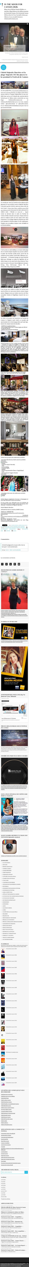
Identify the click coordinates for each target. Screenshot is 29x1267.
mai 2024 (3, 1183)
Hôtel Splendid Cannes (6, 1105)
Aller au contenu (4, 1)
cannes (12, 525)
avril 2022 (3, 1194)
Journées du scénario (6, 1144)
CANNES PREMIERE (7, 870)
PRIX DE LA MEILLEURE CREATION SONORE (12, 921)
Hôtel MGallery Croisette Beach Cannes (10, 1103)
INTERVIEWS (5, 904)
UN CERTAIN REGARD (8, 939)
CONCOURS (5, 880)
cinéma (20, 525)
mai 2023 (3, 1187)
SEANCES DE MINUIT (7, 925)
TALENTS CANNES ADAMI (8, 937)
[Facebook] (2, 564)
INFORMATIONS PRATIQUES (9, 900)
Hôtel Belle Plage (5, 1098)
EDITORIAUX (5, 886)
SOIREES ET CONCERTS (20, 527)
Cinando (3, 1146)
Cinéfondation (4, 1151)
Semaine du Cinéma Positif (7, 1165)
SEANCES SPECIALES (7, 927)
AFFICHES (5, 864)
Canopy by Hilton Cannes (6, 1111)
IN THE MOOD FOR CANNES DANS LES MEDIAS (13, 896)
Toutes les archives (5, 1199)
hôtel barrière (21, 526)
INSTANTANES (6, 902)
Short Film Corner (5, 1141)
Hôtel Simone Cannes (6, 1117)
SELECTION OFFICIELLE (8, 929)
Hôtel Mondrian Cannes (6, 1102)
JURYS (4, 906)
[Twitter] (6, 564)
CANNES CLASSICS (7, 868)
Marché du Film (4, 1139)
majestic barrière (14, 526)
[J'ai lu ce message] (27, 1263)
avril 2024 (3, 1185)
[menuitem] (14, 53)
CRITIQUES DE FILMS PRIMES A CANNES (11, 884)
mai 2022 (3, 1192)
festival (16, 525)
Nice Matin (3, 1161)
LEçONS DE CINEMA (7, 908)
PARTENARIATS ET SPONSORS (10, 527)
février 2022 (4, 1196)
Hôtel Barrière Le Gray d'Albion (8, 1096)
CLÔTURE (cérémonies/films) (9, 876)
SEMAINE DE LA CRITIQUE (8, 931)
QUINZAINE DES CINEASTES (9, 923)
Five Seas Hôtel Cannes (6, 1109)
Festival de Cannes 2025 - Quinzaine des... (12, 1221)
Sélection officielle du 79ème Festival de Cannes (13, 1207)
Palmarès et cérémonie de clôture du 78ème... (12, 1212)
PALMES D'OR (6, 915)
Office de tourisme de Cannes (7, 1157)
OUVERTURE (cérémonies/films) (10, 911)
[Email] (19, 564)
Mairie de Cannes (5, 1155)
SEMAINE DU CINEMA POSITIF (9, 933)
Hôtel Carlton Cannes (6, 1100)
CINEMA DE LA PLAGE (7, 874)
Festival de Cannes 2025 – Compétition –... (12, 1216)
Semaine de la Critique (6, 1135)
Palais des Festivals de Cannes (8, 1159)
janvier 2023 (4, 1191)
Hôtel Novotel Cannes (6, 1115)
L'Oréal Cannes (4, 1153)
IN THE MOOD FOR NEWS (8, 898)
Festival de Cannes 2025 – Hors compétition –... (13, 1231)
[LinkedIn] (10, 564)
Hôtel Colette (4, 1120)
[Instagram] (15, 564)
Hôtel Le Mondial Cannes (6, 1124)
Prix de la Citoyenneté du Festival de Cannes (11, 1163)
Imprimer (8, 530)
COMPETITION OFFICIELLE (9, 878)
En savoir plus (18, 1265)
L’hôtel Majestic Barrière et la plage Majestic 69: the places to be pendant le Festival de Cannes (14, 74)
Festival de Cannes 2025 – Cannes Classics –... (13, 1240)
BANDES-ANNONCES (7, 866)
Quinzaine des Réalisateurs (7, 1137)
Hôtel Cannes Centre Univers (7, 1107)
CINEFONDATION (7, 872)
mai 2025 (3, 1181)
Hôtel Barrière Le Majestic (7, 1094)
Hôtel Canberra (4, 1122)
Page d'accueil (25, 57)
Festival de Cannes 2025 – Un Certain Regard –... (14, 1245)
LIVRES (4, 910)
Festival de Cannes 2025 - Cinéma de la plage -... (13, 1250)
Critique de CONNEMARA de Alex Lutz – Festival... (14, 1235)
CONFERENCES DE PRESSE (9, 882)
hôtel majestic (6, 526)
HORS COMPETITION (7, 892)
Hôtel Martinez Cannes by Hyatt (8, 1113)
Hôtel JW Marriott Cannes (7, 1119)
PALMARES (5, 913)
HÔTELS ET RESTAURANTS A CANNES (11, 894)
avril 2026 (3, 1179)
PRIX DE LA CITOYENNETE (8, 919)
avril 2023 (3, 1189)
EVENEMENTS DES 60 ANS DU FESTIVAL (11, 888)
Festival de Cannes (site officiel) (8, 1133)
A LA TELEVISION (6, 862)
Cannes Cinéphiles (5, 1143)
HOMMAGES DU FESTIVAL (8, 890)
